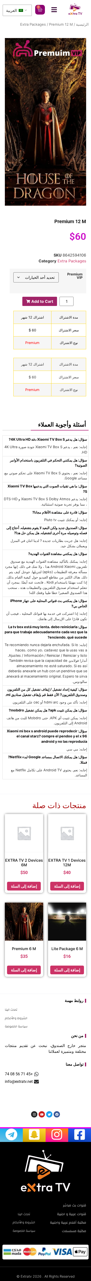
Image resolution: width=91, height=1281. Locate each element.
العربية (12, 10)
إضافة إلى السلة (67, 886)
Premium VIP (75, 276)
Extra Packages (33, 24)
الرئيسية (82, 24)
